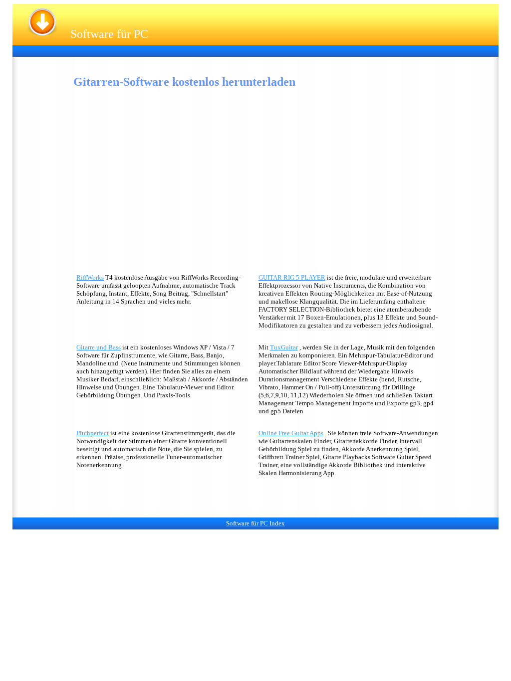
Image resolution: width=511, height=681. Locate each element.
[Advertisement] (199, 50)
